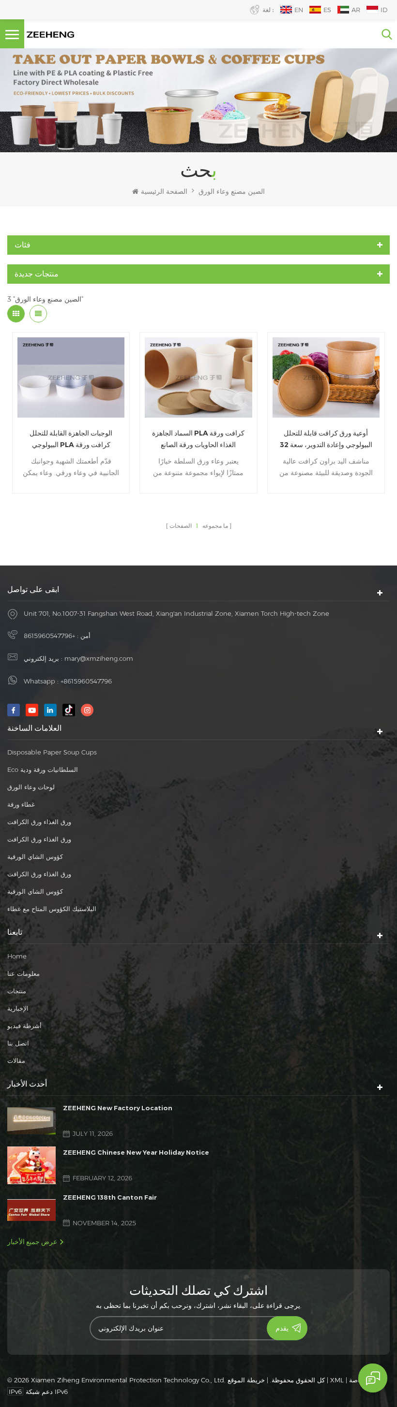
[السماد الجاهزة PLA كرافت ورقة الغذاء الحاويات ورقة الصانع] (198, 377)
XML (337, 1380)
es (327, 10)
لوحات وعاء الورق (31, 787)
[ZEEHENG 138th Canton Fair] (31, 1210)
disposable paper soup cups (52, 752)
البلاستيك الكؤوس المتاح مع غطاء (51, 909)
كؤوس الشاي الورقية (35, 856)
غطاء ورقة (21, 804)
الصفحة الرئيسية (164, 191)
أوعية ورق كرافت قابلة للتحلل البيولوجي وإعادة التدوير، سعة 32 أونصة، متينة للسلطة (326, 439)
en (298, 10)
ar (355, 10)
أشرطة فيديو (24, 1026)
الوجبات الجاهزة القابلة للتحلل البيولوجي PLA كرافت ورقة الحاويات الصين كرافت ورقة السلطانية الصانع (71, 439)
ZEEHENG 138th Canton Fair (110, 1197)
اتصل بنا (18, 1043)
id (384, 10)
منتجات (16, 991)
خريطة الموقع (246, 1380)
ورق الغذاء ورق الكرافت (39, 822)
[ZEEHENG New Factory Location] (31, 1120)
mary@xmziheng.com (98, 658)
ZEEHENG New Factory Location (117, 1108)
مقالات (16, 1060)
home (17, 956)
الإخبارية (18, 1008)
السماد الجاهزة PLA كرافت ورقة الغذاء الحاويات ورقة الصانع (198, 439)
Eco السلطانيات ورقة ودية (42, 769)
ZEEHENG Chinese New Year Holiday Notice (136, 1152)
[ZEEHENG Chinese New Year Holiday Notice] (31, 1165)
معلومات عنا (23, 973)
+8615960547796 (49, 635)
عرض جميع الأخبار (32, 1241)
